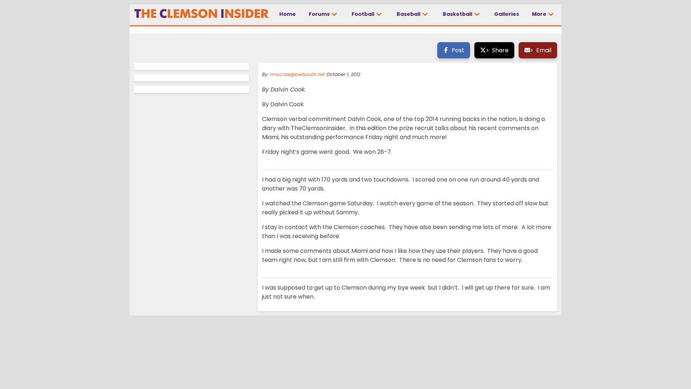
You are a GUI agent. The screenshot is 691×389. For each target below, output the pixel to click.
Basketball (458, 14)
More (539, 14)
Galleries (506, 14)
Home (287, 14)
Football (363, 14)
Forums (320, 14)
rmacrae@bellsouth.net (297, 74)
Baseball (409, 14)
